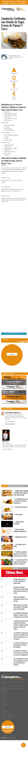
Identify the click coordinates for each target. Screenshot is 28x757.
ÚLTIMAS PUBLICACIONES (15, 486)
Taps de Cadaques (6, 714)
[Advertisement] (14, 268)
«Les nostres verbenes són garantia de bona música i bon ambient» (20, 645)
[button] (2, 440)
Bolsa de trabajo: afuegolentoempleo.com (20, 530)
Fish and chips (18, 514)
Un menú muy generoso (21, 507)
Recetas (3, 694)
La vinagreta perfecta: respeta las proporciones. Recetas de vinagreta (21, 562)
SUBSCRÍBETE (12, 354)
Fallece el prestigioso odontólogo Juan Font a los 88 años (21, 599)
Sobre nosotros (5, 704)
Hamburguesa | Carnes (21, 537)
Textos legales (5, 711)
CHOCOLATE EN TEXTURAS (18, 523)
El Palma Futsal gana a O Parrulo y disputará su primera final (20, 581)
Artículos (3, 696)
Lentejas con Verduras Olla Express (10, 716)
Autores (3, 699)
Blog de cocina (5, 692)
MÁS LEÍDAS (16, 568)
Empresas (4, 701)
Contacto (3, 706)
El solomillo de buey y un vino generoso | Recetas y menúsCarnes (21, 501)
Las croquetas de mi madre (20, 545)
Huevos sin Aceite (6, 719)
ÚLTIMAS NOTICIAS (6, 568)
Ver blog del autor (10, 424)
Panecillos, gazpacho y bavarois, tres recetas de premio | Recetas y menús (20, 554)
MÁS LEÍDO (4, 486)
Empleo (3, 709)
